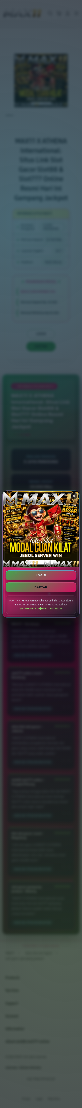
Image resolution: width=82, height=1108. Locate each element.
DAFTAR (40, 587)
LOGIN (41, 575)
